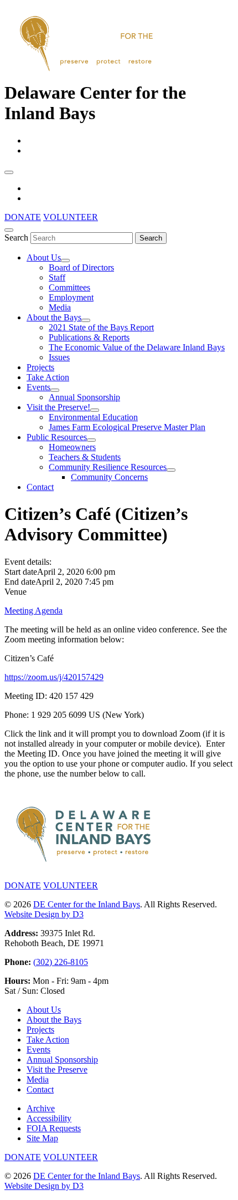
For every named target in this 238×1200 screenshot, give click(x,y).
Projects (40, 367)
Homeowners (72, 447)
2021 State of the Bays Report (101, 327)
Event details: (27, 561)
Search (16, 237)
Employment (71, 297)
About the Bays (54, 317)
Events (38, 387)
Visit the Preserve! (58, 407)
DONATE (22, 217)
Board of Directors (81, 267)
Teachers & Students (85, 457)
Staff (57, 277)
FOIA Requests (54, 1128)
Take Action (48, 377)
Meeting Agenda (33, 610)
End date (19, 581)
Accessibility (49, 1118)
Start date (20, 571)
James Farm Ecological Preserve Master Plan (127, 427)
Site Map (42, 1138)
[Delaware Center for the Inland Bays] (87, 72)
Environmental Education (93, 417)
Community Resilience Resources (108, 467)
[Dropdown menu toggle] (65, 260)
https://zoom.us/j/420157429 (54, 677)
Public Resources (57, 437)
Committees (69, 287)
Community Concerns (109, 477)
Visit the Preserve (57, 1069)
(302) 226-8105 (60, 962)
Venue (15, 591)
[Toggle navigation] (8, 172)
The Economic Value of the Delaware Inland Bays (137, 347)
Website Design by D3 (44, 914)
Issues (59, 357)
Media (60, 307)
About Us (44, 257)
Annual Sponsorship (84, 397)
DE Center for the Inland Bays (86, 904)
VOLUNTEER (70, 217)
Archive (41, 1108)
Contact (40, 487)
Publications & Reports (89, 337)
